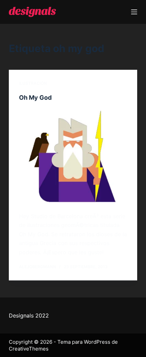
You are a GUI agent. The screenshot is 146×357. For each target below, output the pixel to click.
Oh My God (35, 97)
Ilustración (33, 83)
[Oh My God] (73, 156)
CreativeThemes (29, 348)
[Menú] (134, 12)
